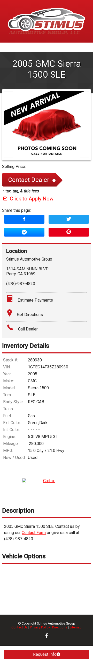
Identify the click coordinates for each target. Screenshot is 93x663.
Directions (59, 627)
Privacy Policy (40, 627)
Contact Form (34, 532)
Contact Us (19, 627)
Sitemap (75, 627)
